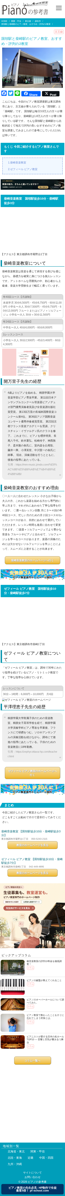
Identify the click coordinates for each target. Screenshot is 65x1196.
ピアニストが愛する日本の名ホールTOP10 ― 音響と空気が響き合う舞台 (45, 1039)
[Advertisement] (32, 1102)
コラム (31, 968)
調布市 (38, 21)
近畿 (30, 1157)
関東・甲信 (16, 21)
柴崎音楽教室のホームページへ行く (32, 560)
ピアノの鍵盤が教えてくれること (44, 980)
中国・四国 (46, 1157)
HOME (4, 21)
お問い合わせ (32, 1177)
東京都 (28, 21)
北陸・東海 (15, 1157)
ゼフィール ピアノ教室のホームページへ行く (32, 773)
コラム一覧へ (32, 1060)
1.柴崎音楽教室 (17, 162)
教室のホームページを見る (32, 845)
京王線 (59, 31)
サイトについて (32, 1172)
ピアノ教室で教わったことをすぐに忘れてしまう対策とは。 (45, 1016)
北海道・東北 (16, 1151)
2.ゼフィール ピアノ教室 (23, 169)
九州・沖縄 (15, 1164)
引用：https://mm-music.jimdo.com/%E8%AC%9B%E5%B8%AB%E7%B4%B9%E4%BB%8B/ (32, 469)
